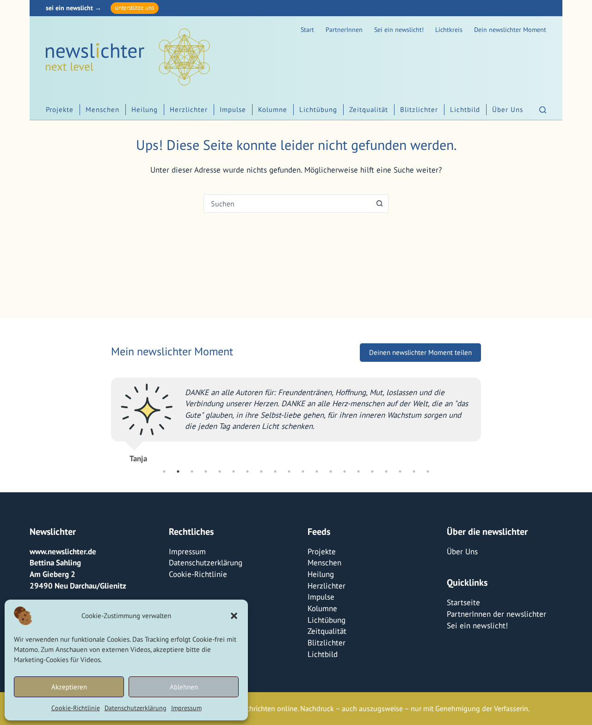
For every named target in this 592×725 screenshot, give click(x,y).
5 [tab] (219, 471)
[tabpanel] (296, 416)
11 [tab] (303, 471)
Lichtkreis (448, 29)
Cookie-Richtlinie (75, 708)
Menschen (102, 109)
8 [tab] (261, 471)
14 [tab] (344, 471)
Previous (104, 416)
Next (488, 416)
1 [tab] (164, 471)
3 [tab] (192, 471)
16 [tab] (372, 471)
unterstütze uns (134, 8)
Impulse (233, 109)
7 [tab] (247, 471)
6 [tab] (233, 471)
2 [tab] (178, 471)
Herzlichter (189, 109)
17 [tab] (386, 471)
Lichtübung (318, 109)
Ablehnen (184, 686)
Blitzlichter (419, 109)
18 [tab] (400, 471)
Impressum (186, 708)
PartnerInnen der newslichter (496, 614)
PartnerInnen (344, 29)
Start (307, 29)
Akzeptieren (69, 686)
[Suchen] (542, 109)
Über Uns (507, 109)
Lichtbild (465, 109)
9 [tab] (275, 471)
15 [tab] (358, 471)
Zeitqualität (368, 109)
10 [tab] (289, 471)
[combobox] (287, 203)
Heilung (144, 109)
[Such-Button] (379, 203)
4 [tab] (205, 471)
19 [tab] (414, 471)
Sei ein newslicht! (399, 29)
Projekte (60, 109)
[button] (234, 615)
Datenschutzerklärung (135, 708)
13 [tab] (330, 471)
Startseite (463, 602)
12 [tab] (316, 471)
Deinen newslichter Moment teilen (420, 352)
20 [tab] (427, 471)
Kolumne (272, 109)
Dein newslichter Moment (510, 29)
